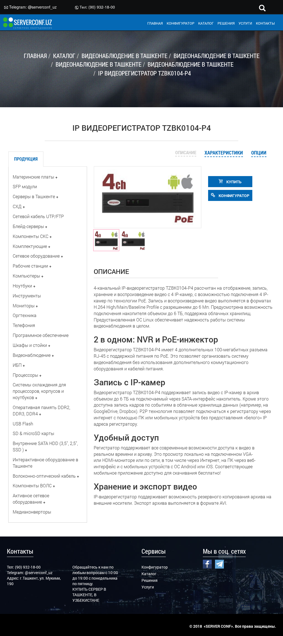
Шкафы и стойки (30, 345)
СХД (17, 206)
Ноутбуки (22, 286)
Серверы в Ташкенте (34, 196)
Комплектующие (30, 246)
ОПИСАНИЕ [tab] (185, 152)
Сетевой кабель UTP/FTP (38, 216)
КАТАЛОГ (206, 23)
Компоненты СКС (30, 236)
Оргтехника (24, 315)
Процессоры (25, 375)
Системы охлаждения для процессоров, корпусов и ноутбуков (39, 391)
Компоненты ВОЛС (32, 485)
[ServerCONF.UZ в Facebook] (207, 563)
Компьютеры (26, 276)
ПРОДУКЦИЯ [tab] (26, 159)
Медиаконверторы (32, 512)
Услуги (148, 587)
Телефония (24, 325)
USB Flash (23, 423)
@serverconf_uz (42, 7)
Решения (150, 580)
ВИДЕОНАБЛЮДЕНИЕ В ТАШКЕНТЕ (124, 56)
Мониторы (24, 305)
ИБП (17, 365)
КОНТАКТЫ (265, 23)
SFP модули (25, 186)
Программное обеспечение (41, 335)
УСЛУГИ (245, 23)
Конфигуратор (155, 567)
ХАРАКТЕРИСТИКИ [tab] (224, 152)
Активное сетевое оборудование (31, 499)
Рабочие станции (30, 266)
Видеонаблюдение (32, 355)
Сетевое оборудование (36, 256)
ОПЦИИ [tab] (258, 152)
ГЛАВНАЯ (155, 23)
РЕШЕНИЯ (226, 23)
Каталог (149, 573)
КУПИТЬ (234, 181)
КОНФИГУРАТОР (180, 23)
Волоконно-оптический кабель (44, 476)
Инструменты (27, 296)
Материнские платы (33, 177)
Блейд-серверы (28, 226)
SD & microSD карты (33, 433)
